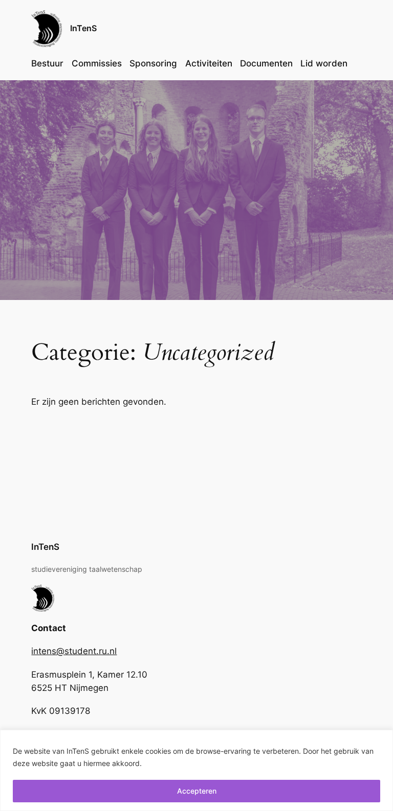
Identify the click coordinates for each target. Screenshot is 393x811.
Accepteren (196, 790)
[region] (196, 770)
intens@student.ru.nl (74, 651)
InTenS (83, 28)
